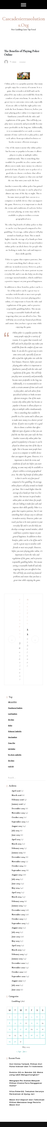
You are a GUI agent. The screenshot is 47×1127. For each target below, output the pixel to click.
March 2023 (17, 950)
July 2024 (16, 879)
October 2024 (17, 866)
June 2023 (16, 937)
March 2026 (17, 795)
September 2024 (19, 870)
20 (37, 1029)
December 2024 (18, 857)
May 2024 (16, 888)
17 (20, 1029)
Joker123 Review (19, 646)
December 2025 (18, 808)
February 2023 (18, 954)
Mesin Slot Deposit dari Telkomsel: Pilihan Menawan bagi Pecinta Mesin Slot (27, 1102)
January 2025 (17, 853)
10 (20, 1023)
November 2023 (18, 914)
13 (37, 1023)
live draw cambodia (14, 755)
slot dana (11, 720)
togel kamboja (12, 714)
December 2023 (18, 910)
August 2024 (17, 875)
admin (14, 62)
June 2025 (16, 835)
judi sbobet (11, 749)
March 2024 (17, 897)
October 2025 (17, 817)
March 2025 (17, 844)
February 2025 (18, 848)
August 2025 (17, 826)
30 (15, 1041)
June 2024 (16, 884)
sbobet (10, 725)
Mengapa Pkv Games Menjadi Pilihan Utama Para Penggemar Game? (25, 1083)
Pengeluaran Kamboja (15, 708)
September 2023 (18, 923)
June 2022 (16, 990)
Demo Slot (11, 743)
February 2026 (18, 800)
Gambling (16, 1001)
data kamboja (12, 737)
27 (37, 1035)
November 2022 (18, 967)
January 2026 (17, 804)
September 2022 (18, 976)
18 (26, 1029)
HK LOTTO (12, 702)
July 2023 (15, 932)
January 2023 (17, 959)
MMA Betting (27, 632)
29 (10, 1041)
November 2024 (18, 861)
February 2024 (18, 901)
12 (31, 1023)
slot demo (11, 761)
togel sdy (11, 766)
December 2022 (18, 963)
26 (32, 1035)
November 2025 (18, 813)
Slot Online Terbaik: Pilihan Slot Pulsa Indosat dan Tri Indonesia (26, 1065)
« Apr (18, 1051)
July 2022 (15, 985)
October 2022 (17, 972)
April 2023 (16, 945)
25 (26, 1035)
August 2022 (17, 981)
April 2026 (16, 791)
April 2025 (16, 839)
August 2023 (17, 928)
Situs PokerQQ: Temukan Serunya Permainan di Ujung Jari (26, 1092)
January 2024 (17, 906)
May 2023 (16, 941)
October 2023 (17, 919)
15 (9, 1029)
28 (43, 1035)
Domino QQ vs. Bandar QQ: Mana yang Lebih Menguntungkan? (26, 1073)
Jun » (25, 1051)
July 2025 (15, 830)
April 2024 (16, 892)
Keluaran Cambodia (14, 731)
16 (15, 1029)
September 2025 (18, 822)
